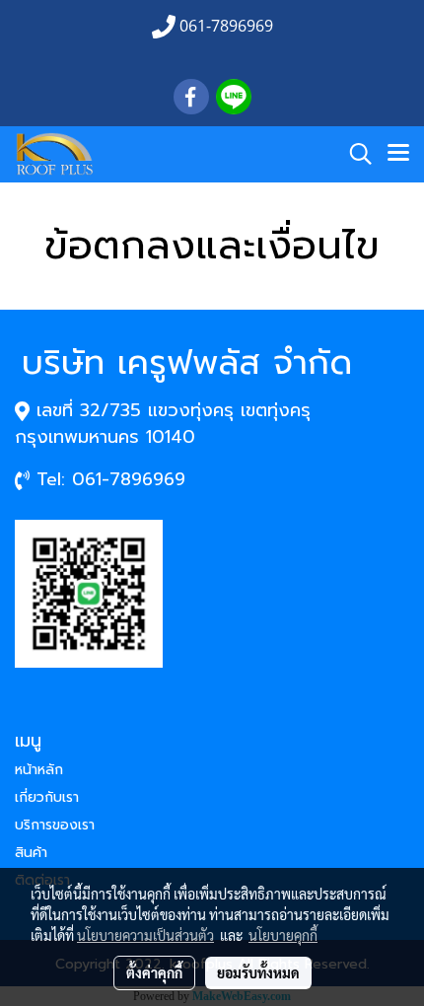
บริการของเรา (55, 825)
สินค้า (31, 852)
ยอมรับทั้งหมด (258, 972)
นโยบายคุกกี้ (283, 935)
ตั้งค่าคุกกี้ (154, 972)
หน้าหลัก (39, 769)
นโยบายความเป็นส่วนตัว (145, 935)
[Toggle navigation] (398, 154)
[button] (354, 154)
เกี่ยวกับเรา (47, 797)
